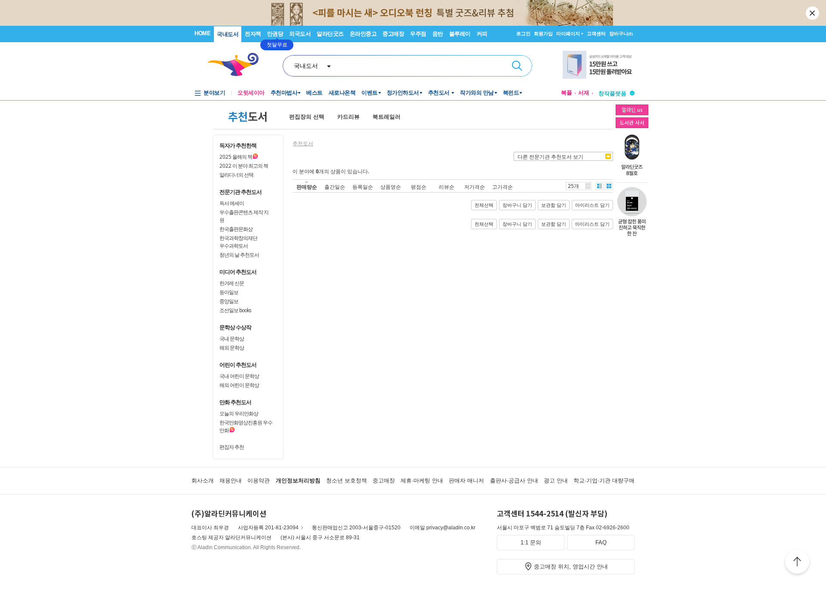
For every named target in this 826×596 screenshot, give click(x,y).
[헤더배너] (599, 65)
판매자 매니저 (466, 480)
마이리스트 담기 (592, 205)
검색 (517, 65)
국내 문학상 (231, 338)
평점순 (418, 186)
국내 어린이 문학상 (239, 376)
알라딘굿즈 (330, 34)
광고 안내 (556, 480)
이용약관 (258, 480)
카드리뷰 (348, 117)
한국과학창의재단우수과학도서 (238, 241)
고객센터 (596, 33)
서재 (583, 92)
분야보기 (214, 92)
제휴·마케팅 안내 (422, 480)
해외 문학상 (231, 347)
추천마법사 (284, 92)
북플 (566, 92)
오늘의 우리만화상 (238, 413)
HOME (202, 33)
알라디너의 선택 (236, 174)
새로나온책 (342, 92)
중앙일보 (228, 301)
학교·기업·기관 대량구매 (604, 480)
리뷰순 (446, 186)
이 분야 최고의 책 (243, 165)
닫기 (813, 13)
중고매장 (393, 34)
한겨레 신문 (231, 283)
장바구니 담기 (517, 205)
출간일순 (334, 186)
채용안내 (230, 480)
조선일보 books (235, 310)
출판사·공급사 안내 (514, 480)
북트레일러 (387, 117)
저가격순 (474, 186)
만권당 (275, 34)
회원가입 (543, 33)
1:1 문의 (531, 542)
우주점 (418, 34)
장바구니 (621, 33)
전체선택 (484, 205)
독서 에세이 (231, 203)
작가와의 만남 (477, 92)
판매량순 (306, 186)
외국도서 (300, 34)
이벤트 (369, 92)
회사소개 (202, 480)
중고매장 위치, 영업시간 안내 (571, 566)
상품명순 (390, 186)
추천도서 (439, 92)
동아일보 (228, 292)
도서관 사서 (632, 122)
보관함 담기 (553, 205)
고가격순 (502, 186)
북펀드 (511, 92)
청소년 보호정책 (346, 480)
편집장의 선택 (306, 117)
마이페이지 (568, 33)
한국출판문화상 (236, 229)
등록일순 (362, 186)
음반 (437, 34)
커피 (482, 34)
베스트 (314, 92)
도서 (248, 116)
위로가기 (797, 563)
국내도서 (227, 34)
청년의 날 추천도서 (239, 254)
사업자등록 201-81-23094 (268, 528)
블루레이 (460, 34)
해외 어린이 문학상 (239, 385)
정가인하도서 (403, 92)
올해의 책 (235, 156)
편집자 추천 (231, 447)
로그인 (523, 33)
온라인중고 (363, 34)
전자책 (253, 34)
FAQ (601, 542)
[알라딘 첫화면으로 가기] (237, 64)
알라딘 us (632, 109)
